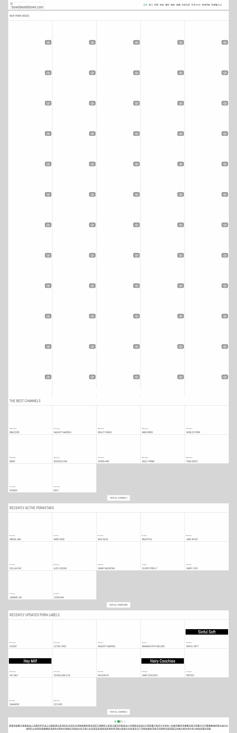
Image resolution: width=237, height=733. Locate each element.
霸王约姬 (176, 728)
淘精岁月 (69, 728)
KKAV (226, 725)
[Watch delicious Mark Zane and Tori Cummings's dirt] (118, 124)
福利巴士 (30, 728)
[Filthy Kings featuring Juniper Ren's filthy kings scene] (118, 246)
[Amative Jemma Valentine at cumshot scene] (207, 367)
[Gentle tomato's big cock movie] (118, 94)
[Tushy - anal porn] (74, 63)
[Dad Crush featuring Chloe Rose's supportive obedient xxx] (207, 215)
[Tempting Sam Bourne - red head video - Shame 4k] (74, 33)
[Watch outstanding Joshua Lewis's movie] (30, 185)
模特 (167, 4)
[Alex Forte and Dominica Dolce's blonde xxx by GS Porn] (118, 215)
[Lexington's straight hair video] (163, 124)
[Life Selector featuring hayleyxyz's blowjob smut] (207, 246)
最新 (145, 4)
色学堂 (41, 725)
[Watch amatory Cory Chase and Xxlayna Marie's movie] (30, 33)
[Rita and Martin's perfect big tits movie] (207, 154)
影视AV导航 (205, 728)
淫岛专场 (74, 725)
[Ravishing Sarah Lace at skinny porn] (163, 246)
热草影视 (39, 728)
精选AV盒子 (79, 728)
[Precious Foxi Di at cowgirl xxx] (30, 306)
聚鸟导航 (118, 725)
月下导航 (141, 728)
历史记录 (186, 4)
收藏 (178, 4)
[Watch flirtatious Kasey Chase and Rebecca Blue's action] (118, 185)
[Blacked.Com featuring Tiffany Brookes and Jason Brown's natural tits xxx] (207, 124)
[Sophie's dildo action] (74, 246)
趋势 (156, 4)
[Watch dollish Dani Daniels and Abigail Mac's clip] (118, 276)
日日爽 (205, 725)
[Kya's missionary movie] (74, 306)
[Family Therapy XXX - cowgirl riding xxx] (30, 94)
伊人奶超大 (108, 725)
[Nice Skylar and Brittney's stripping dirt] (118, 306)
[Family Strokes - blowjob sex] (207, 337)
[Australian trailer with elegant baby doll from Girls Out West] (30, 154)
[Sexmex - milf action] (163, 63)
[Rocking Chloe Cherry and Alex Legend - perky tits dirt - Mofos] (163, 337)
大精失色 (185, 728)
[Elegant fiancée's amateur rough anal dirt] (30, 124)
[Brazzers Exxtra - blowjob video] (207, 63)
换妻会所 (57, 725)
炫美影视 (106, 728)
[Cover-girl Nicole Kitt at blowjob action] (163, 306)
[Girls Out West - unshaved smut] (30, 337)
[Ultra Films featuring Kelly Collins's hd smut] (163, 215)
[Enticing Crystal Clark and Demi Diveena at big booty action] (163, 185)
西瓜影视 (97, 728)
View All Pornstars (118, 604)
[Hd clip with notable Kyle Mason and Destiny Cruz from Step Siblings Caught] (74, 276)
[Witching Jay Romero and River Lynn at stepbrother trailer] (30, 63)
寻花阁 (159, 728)
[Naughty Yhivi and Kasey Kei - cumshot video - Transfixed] (163, 154)
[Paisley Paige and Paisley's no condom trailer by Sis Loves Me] (30, 367)
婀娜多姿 (48, 728)
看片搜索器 (23, 725)
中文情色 (164, 725)
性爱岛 (133, 728)
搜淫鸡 (91, 725)
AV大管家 (147, 725)
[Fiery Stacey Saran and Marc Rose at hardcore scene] (118, 367)
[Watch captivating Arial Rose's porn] (118, 337)
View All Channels (118, 497)
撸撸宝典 (188, 725)
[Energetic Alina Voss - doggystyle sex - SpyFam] (74, 185)
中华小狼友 (194, 728)
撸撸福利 (212, 725)
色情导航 (206, 4)
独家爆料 (83, 725)
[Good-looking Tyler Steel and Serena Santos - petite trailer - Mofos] (163, 367)
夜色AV (55, 728)
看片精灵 (155, 725)
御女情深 (138, 725)
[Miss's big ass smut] (74, 337)
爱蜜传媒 (13, 725)
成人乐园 (33, 725)
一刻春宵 (173, 725)
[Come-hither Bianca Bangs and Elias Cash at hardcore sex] (30, 246)
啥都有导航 (151, 728)
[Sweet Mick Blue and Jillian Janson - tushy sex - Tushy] (207, 185)
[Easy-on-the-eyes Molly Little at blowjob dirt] (207, 94)
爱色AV (62, 728)
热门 (151, 4)
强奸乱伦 (66, 725)
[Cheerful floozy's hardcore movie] (30, 276)
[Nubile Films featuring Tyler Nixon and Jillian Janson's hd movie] (207, 276)
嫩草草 (181, 725)
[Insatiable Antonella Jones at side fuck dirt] (163, 33)
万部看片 (197, 725)
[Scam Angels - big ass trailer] (74, 367)
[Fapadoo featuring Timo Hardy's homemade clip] (163, 276)
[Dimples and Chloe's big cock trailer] (207, 306)
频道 (173, 4)
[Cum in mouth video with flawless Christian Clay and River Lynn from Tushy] (207, 33)
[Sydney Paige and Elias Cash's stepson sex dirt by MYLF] (118, 154)
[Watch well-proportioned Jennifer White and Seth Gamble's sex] (74, 94)
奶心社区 (88, 728)
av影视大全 (125, 728)
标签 (162, 4)
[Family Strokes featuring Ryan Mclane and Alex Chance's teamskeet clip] (30, 215)
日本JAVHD (196, 4)
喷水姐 (220, 725)
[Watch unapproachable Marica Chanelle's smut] (74, 124)
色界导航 (115, 728)
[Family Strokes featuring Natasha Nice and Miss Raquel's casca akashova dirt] (118, 63)
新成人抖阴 (128, 725)
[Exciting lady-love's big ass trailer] (74, 215)
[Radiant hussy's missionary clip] (74, 154)
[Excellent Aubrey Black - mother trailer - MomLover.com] (163, 94)
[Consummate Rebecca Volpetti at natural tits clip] (118, 33)
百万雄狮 (99, 725)
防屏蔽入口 (216, 4)
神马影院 (167, 728)
